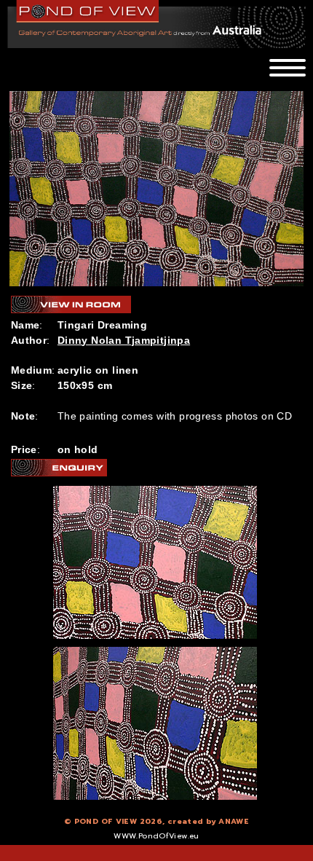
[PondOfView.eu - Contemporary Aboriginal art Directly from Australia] (88, 11)
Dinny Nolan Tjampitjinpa (124, 340)
